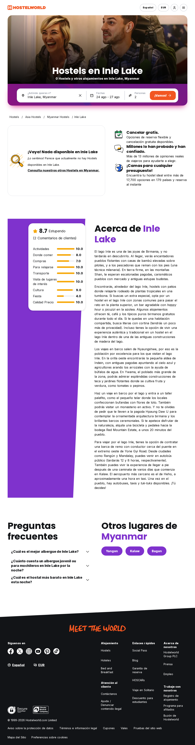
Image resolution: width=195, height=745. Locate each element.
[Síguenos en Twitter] (20, 651)
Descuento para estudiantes (142, 699)
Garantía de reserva (139, 670)
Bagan (157, 551)
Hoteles (106, 660)
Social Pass (139, 650)
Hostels (105, 650)
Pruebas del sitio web (148, 728)
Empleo (168, 674)
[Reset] (80, 95)
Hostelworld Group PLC (171, 654)
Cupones (109, 728)
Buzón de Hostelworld (171, 717)
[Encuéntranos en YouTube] (38, 651)
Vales (124, 728)
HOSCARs (138, 680)
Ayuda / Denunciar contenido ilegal (111, 704)
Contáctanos (109, 693)
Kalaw (135, 551)
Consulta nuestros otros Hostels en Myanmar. (63, 170)
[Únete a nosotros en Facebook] (11, 651)
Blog (135, 660)
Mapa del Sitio (17, 737)
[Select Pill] (174, 7)
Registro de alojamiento (171, 697)
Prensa (168, 664)
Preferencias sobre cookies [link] (49, 737)
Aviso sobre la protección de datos (30, 728)
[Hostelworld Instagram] (29, 651)
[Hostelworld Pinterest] (47, 651)
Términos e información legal (78, 728)
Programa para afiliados (173, 707)
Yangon (112, 551)
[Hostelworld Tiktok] (56, 651)
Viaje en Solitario (143, 690)
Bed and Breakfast (107, 670)
